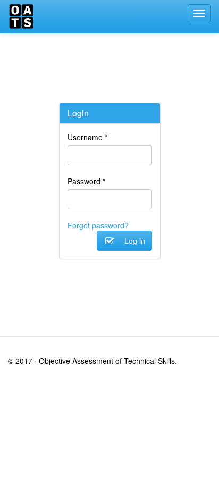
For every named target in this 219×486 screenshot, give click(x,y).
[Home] (21, 16)
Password (86, 181)
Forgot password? (98, 225)
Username (87, 137)
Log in (133, 240)
